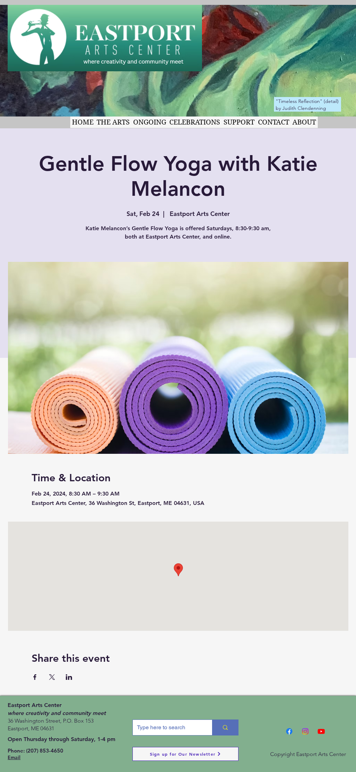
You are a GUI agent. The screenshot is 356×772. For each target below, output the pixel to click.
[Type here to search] (225, 727)
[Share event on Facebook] (35, 677)
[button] (113, 122)
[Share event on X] (52, 677)
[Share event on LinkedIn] (69, 677)
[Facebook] (289, 731)
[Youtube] (321, 731)
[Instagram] (305, 731)
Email (14, 757)
